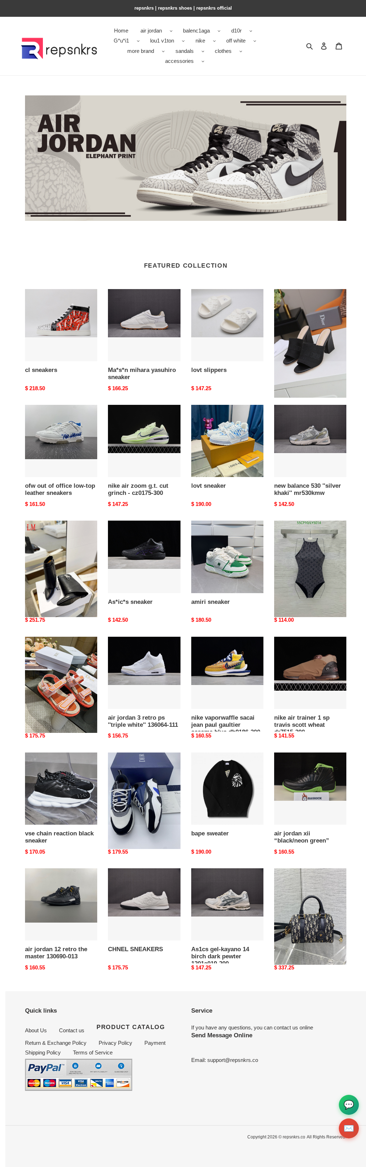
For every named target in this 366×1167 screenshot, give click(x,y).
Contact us (71, 1030)
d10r (236, 31)
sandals (184, 51)
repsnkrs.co (294, 1136)
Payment (154, 1043)
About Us (36, 1030)
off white (236, 41)
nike (200, 41)
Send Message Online (221, 1035)
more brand (140, 51)
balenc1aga (196, 31)
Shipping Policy (43, 1052)
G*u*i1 (121, 41)
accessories (179, 61)
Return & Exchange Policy (55, 1043)
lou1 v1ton (162, 41)
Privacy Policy (115, 1043)
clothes (223, 51)
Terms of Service (93, 1052)
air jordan (151, 31)
